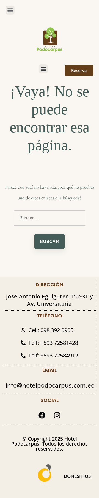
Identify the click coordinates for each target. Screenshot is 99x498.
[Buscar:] (49, 218)
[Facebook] (42, 415)
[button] (10, 10)
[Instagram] (57, 415)
